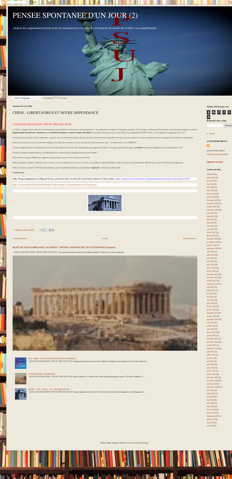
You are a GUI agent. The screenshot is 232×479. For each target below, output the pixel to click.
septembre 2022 (213, 319)
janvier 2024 (211, 271)
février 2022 (211, 332)
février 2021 (211, 371)
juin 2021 (210, 358)
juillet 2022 (211, 326)
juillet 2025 (211, 216)
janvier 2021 (211, 374)
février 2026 (211, 194)
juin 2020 (210, 397)
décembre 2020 (212, 377)
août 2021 (210, 352)
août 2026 (210, 174)
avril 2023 (210, 300)
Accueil (105, 238)
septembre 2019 (213, 416)
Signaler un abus (215, 162)
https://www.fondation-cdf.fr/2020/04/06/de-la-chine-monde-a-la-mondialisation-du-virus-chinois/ (55, 184)
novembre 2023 (212, 277)
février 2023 (211, 306)
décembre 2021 (212, 339)
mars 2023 (211, 303)
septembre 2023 (213, 284)
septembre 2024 (213, 248)
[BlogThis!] (44, 230)
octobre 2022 (212, 316)
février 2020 (211, 410)
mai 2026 (210, 184)
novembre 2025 (212, 203)
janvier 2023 (211, 310)
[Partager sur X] (47, 230)
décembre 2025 (212, 200)
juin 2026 (210, 181)
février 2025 (211, 232)
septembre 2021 (213, 348)
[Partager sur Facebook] (50, 230)
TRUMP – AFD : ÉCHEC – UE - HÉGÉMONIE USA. (49, 389)
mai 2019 (210, 426)
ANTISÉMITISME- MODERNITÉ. (42, 374)
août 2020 (210, 390)
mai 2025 (210, 223)
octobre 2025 (212, 206)
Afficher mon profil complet (217, 154)
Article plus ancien (189, 238)
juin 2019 (210, 422)
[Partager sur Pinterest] (53, 230)
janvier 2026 (211, 197)
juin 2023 (210, 294)
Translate (63, 98)
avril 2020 (210, 403)
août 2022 (210, 322)
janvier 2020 (211, 413)
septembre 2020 (213, 387)
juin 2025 (210, 219)
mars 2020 (211, 406)
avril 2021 (210, 364)
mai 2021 (210, 361)
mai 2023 (210, 297)
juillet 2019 (211, 419)
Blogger (146, 443)
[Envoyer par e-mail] (41, 230)
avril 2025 (210, 226)
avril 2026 (210, 187)
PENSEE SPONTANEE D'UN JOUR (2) (75, 15)
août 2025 (210, 213)
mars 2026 (211, 190)
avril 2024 (210, 261)
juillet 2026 (211, 178)
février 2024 (211, 268)
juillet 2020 (211, 393)
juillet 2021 (211, 355)
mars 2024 (211, 264)
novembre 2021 (212, 342)
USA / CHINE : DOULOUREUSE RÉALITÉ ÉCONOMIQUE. (52, 358)
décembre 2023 (212, 274)
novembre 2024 (212, 242)
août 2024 (210, 252)
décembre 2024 (212, 239)
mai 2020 (210, 400)
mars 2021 (211, 368)
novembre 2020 (212, 380)
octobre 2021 (212, 345)
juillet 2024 (211, 255)
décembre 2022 (212, 313)
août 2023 (210, 287)
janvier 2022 (211, 335)
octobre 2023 (212, 281)
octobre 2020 (212, 384)
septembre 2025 (213, 210)
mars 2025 (211, 229)
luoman (131, 443)
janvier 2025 (211, 236)
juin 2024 (210, 258)
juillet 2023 (211, 290)
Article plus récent (20, 238)
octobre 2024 (212, 245)
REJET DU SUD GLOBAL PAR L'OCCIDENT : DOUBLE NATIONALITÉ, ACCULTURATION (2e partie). (64, 247)
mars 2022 (211, 329)
